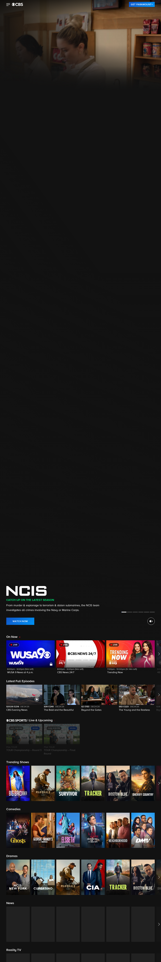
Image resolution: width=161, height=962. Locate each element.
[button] (8, 4)
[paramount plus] (17, 4)
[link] (142, 4)
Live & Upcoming (40, 720)
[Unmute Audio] (151, 621)
